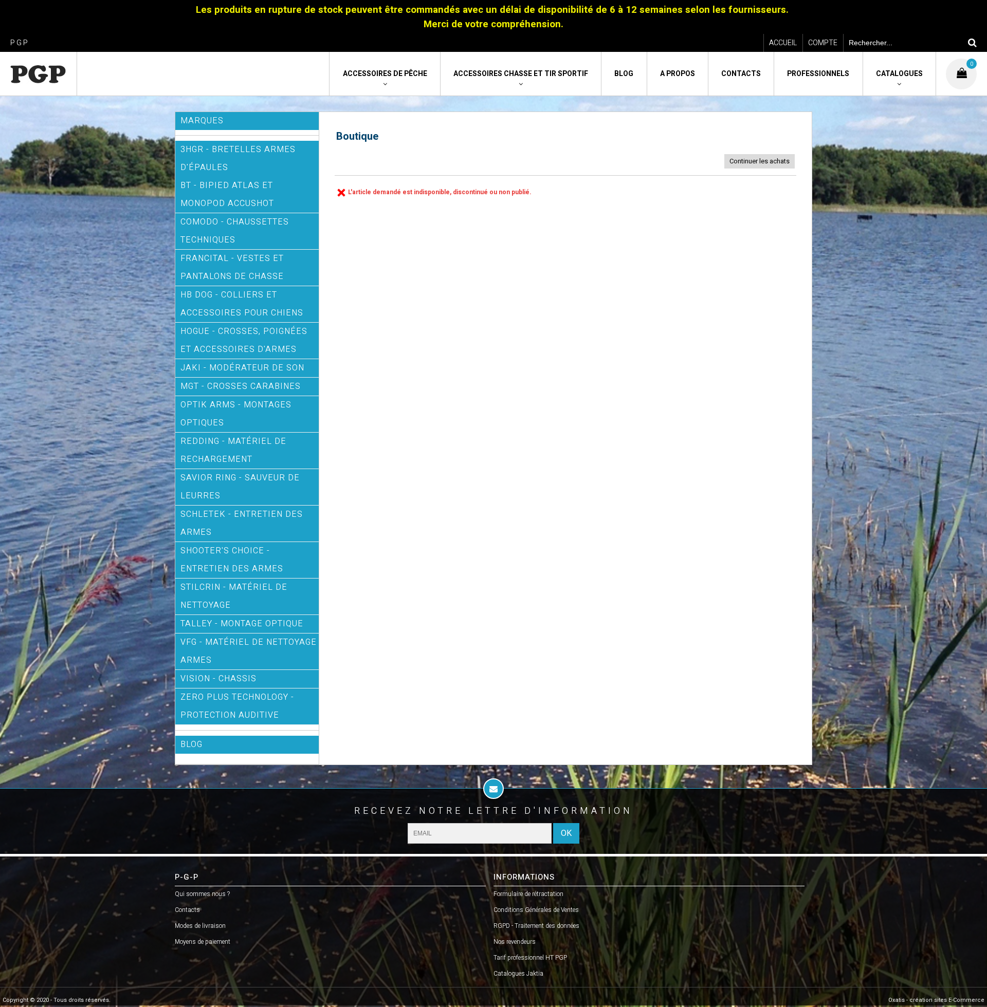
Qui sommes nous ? (202, 894)
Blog (623, 73)
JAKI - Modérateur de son (242, 368)
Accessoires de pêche (385, 73)
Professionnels (818, 73)
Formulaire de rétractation (528, 894)
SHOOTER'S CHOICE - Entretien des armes (231, 560)
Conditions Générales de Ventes (536, 910)
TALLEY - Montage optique (241, 624)
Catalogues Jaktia (518, 973)
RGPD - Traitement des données (536, 925)
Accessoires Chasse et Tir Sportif (520, 73)
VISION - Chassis (218, 679)
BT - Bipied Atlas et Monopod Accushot (227, 194)
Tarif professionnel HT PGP (530, 957)
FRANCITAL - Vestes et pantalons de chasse (232, 267)
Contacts (741, 73)
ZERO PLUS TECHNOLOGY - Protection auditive (237, 706)
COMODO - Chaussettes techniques (234, 231)
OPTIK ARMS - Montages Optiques (235, 414)
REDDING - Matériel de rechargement (233, 450)
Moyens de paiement (202, 941)
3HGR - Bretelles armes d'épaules (238, 158)
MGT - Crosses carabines (240, 386)
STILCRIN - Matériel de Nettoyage (233, 596)
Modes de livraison (200, 925)
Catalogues (899, 73)
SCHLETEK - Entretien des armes (241, 523)
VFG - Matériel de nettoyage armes (248, 651)
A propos (677, 73)
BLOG (191, 744)
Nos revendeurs (515, 941)
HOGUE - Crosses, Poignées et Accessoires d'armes (243, 340)
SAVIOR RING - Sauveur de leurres (240, 487)
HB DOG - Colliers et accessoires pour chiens (241, 304)
